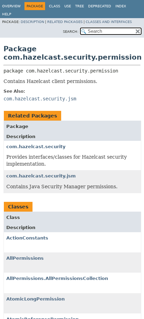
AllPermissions (25, 258)
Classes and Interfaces (109, 22)
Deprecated (99, 6)
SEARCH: (70, 31)
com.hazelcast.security (35, 146)
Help (6, 14)
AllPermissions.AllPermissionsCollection (57, 278)
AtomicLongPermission (35, 299)
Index (120, 6)
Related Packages (64, 22)
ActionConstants (27, 238)
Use (67, 6)
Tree (79, 6)
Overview (11, 6)
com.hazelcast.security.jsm (41, 176)
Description (32, 22)
